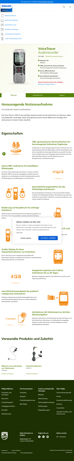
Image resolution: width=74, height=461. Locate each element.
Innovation (60, 408)
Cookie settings (26, 238)
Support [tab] (61, 95)
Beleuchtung (42, 398)
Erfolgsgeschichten (8, 406)
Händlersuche (6, 413)
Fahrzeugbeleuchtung (46, 402)
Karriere (59, 404)
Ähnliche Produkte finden (54, 56)
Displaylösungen (44, 410)
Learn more (19, 232)
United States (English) (46, 1)
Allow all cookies (48, 238)
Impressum (5, 450)
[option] (12, 359)
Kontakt (4, 410)
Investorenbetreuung (64, 400)
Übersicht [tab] (14, 95)
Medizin (41, 394)
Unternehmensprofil (63, 392)
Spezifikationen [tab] (38, 95)
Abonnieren (24, 438)
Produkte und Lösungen (6, 393)
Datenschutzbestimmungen (9, 453)
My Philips (23, 404)
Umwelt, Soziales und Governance (64, 412)
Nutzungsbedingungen (27, 453)
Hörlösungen (43, 406)
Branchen (5, 398)
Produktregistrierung (27, 400)
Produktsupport (7, 402)
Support (23, 396)
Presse (58, 396)
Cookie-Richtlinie (16, 450)
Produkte (23, 392)
